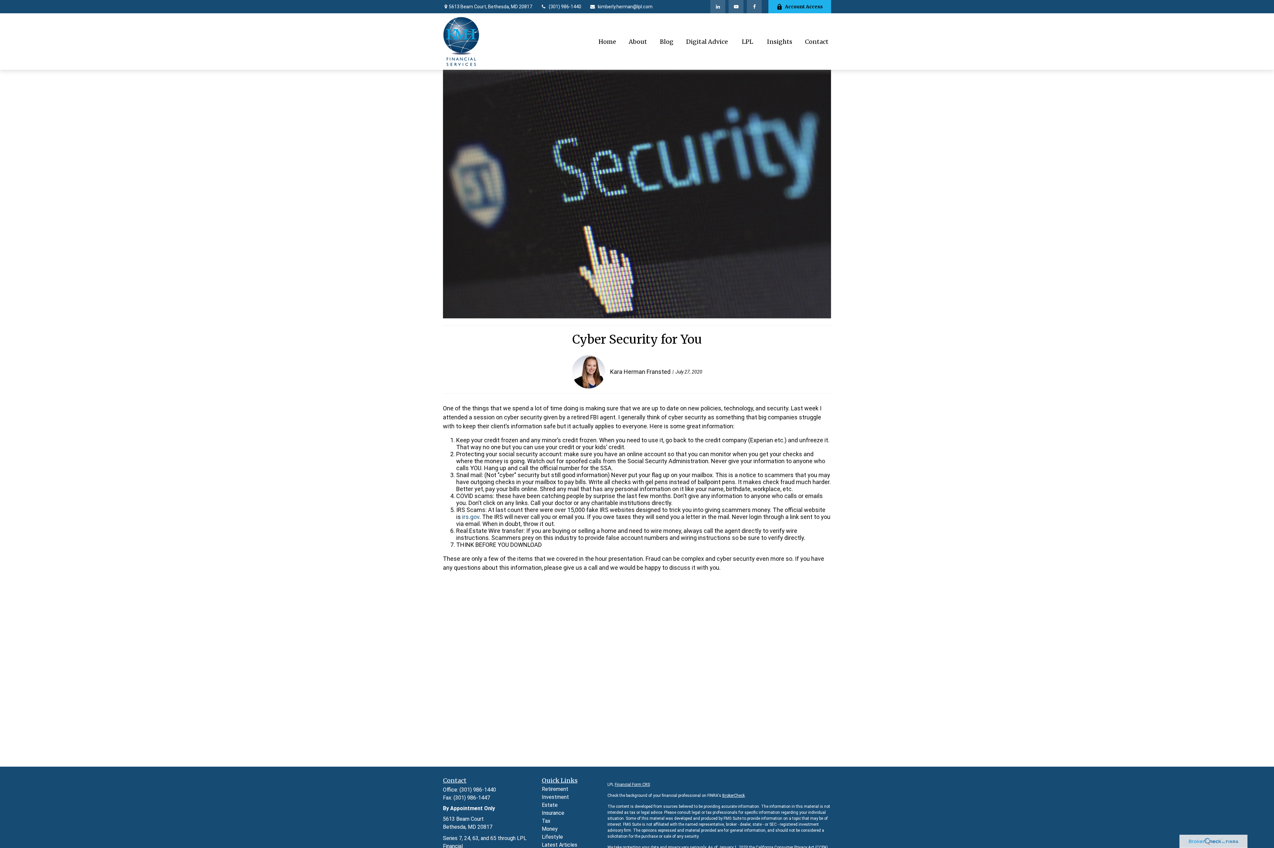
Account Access (804, 7)
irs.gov (470, 516)
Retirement (555, 789)
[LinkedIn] (717, 6)
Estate (550, 805)
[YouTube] (736, 6)
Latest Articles (559, 845)
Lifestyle (552, 837)
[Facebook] (754, 6)
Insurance (553, 813)
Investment (555, 797)
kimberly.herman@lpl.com (625, 6)
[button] (607, 41)
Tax (546, 821)
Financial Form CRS (632, 784)
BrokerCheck (733, 795)
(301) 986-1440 (565, 6)
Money (550, 829)
